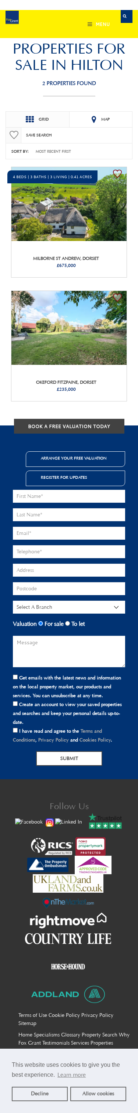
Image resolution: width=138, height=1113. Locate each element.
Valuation (25, 623)
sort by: (20, 151)
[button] (127, 16)
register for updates (64, 477)
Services (80, 1043)
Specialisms (47, 1035)
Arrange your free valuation (74, 458)
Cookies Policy (95, 740)
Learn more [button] (71, 1074)
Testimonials (56, 1043)
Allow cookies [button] (98, 1093)
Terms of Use (32, 1015)
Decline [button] (40, 1093)
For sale (53, 623)
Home (25, 1035)
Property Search (99, 1035)
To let (77, 623)
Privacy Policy (53, 740)
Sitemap (27, 1023)
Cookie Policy (64, 1015)
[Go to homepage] (12, 18)
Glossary (70, 1035)
